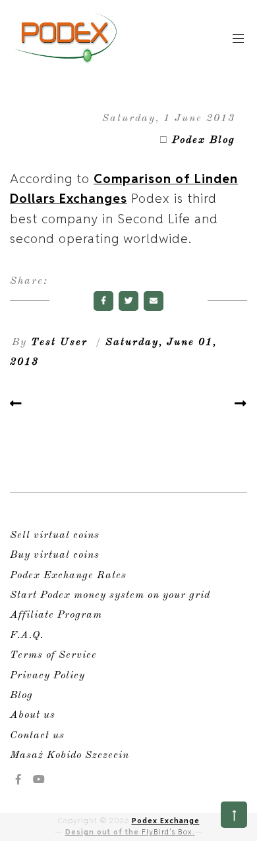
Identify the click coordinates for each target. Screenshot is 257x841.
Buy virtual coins (55, 555)
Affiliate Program (56, 615)
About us (32, 715)
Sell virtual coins (55, 535)
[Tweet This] (128, 301)
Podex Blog (203, 140)
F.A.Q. (26, 635)
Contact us (37, 735)
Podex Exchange (166, 820)
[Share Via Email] (153, 301)
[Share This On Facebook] (103, 301)
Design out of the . (130, 831)
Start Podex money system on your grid (110, 595)
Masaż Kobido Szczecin (69, 755)
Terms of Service (53, 655)
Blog (21, 695)
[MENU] (238, 38)
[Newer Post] (16, 403)
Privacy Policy (47, 675)
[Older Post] (241, 403)
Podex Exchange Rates (68, 575)
